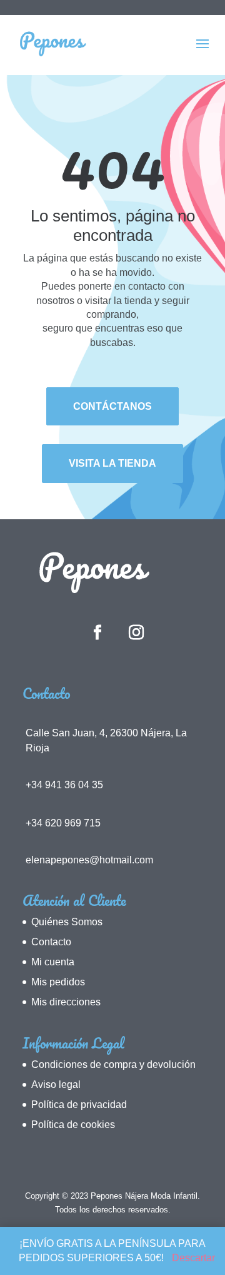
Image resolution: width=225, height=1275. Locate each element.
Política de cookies (73, 1124)
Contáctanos (112, 406)
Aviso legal (56, 1084)
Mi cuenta (52, 962)
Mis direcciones (66, 1002)
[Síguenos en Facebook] (97, 633)
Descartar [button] (193, 1257)
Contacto (51, 942)
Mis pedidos (58, 982)
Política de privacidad (79, 1104)
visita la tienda (112, 463)
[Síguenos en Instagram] (136, 633)
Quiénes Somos (66, 922)
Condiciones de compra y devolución (113, 1064)
